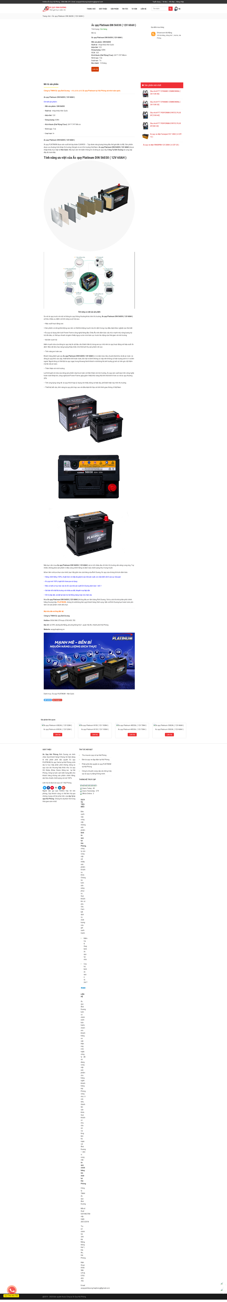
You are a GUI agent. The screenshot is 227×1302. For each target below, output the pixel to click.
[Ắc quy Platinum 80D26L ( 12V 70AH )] (131, 725)
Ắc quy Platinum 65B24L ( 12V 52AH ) (58, 729)
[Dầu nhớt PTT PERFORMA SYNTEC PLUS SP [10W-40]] (145, 115)
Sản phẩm (114, 9)
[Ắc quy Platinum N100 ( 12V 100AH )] (93, 725)
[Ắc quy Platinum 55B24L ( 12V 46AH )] (169, 725)
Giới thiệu (103, 9)
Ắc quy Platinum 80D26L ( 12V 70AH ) (132, 729)
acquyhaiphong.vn (58, 629)
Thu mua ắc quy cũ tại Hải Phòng (94, 755)
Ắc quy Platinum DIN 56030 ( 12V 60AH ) (99, 158)
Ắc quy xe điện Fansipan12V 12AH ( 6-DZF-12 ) (166, 135)
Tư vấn (134, 9)
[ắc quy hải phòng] (54, 8)
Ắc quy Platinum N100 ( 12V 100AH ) (95, 729)
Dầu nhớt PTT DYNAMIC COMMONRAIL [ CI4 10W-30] (165, 103)
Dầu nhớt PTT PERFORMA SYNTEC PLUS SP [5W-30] (165, 124)
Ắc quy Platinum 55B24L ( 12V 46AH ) (169, 729)
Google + (58, 700)
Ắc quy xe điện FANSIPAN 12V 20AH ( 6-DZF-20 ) (161, 145)
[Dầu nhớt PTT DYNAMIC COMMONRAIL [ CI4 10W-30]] (145, 104)
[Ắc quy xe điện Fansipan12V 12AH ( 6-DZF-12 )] (145, 136)
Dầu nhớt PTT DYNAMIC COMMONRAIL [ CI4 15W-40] (165, 92)
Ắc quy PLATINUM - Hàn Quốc (63, 694)
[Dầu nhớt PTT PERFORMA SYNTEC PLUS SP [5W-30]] (145, 126)
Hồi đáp (171, 2)
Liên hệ (143, 9)
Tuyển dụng (157, 2)
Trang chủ (91, 9)
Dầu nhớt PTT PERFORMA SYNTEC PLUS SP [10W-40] (165, 114)
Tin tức (125, 9)
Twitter (48, 700)
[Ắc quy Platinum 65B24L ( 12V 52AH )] (57, 725)
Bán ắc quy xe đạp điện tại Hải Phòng (95, 759)
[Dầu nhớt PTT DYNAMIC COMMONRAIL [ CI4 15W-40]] (145, 93)
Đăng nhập (180, 2)
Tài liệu (164, 2)
